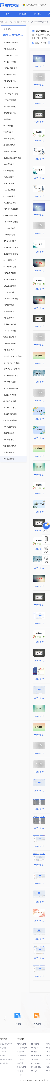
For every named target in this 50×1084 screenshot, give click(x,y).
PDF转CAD (35, 1044)
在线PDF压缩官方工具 (24, 22)
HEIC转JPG (35, 1063)
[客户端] (46, 526)
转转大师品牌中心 (6, 1044)
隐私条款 (3, 1052)
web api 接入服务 (6, 1059)
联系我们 (3, 1055)
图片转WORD (21, 1067)
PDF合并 (34, 1071)
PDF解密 (34, 1052)
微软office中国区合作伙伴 (36, 5)
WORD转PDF (36, 1055)
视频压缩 (20, 1063)
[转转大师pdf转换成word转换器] (9, 7)
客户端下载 (4, 1063)
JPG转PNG (35, 1059)
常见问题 (3, 1048)
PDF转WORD (21, 1044)
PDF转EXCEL (36, 1048)
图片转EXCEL (36, 1067)
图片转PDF (21, 1052)
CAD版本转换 (21, 1055)
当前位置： (4, 22)
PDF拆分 (20, 1071)
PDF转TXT (20, 1075)
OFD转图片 (21, 1059)
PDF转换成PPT (22, 1048)
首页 (8, 14)
